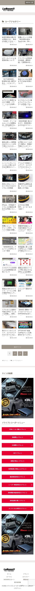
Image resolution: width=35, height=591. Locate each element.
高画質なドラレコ (17, 437)
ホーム (9, 574)
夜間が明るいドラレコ (17, 461)
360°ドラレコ (17, 453)
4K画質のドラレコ (17, 445)
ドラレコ (26, 574)
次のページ (17, 347)
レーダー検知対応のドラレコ (17, 485)
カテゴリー (25, 576)
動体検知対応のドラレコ (17, 477)
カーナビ (9, 576)
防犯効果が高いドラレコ (17, 500)
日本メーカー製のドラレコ (17, 429)
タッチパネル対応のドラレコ (17, 508)
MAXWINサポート (9, 579)
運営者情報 (17, 582)
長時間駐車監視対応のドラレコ (17, 492)
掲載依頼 (26, 579)
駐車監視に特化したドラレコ (17, 469)
